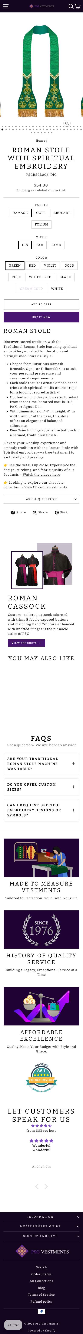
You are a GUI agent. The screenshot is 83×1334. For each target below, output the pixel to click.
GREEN (15, 265)
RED (32, 265)
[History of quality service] (41, 929)
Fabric (41, 205)
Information (40, 1216)
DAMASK (20, 213)
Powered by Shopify (41, 1330)
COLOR (42, 257)
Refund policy (41, 1301)
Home (40, 140)
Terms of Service (41, 1294)
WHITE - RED (40, 277)
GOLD (69, 265)
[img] (41, 1125)
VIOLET (50, 265)
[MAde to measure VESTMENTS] (41, 858)
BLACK (66, 277)
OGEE (41, 213)
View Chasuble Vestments (45, 487)
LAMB (56, 245)
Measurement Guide (40, 1226)
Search (41, 1267)
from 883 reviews (41, 1131)
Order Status (41, 1274)
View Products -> (26, 643)
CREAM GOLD (31, 289)
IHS (25, 245)
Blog (41, 1288)
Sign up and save (40, 1236)
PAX (39, 245)
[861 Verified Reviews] (41, 1095)
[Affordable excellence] (41, 1006)
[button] (38, 1186)
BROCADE (62, 213)
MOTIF (41, 237)
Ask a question (41, 499)
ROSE (16, 277)
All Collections (41, 1281)
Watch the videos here (41, 474)
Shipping (23, 190)
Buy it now (41, 317)
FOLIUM (41, 224)
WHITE (57, 289)
